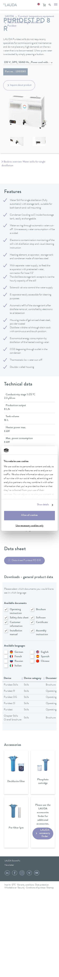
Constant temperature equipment (36, 16)
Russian (19, 661)
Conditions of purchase (35, 888)
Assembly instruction (42, 633)
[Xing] (29, 874)
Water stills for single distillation (24, 22)
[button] (38, 4)
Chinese (45, 661)
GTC (14, 885)
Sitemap (50, 888)
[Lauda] (10, 4)
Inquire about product (21, 85)
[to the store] (44, 4)
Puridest (12, 26)
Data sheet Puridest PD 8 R (26, 560)
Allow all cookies (29, 515)
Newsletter (9, 865)
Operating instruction (16, 611)
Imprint (7, 885)
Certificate (42, 622)
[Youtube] (36, 874)
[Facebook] (14, 874)
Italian (18, 666)
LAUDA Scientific (12, 861)
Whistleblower (10, 888)
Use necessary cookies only (30, 526)
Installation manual (16, 633)
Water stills (13, 19)
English (45, 652)
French (18, 656)
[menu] (55, 5)
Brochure (41, 609)
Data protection (42, 885)
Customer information (16, 624)
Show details (43, 505)
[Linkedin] (7, 874)
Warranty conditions (25, 885)
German (19, 652)
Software (41, 618)
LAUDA (9, 16)
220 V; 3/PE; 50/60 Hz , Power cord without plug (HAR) (28, 62)
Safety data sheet (19, 618)
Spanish (45, 656)
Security (21, 888)
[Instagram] (22, 874)
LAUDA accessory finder (44, 833)
